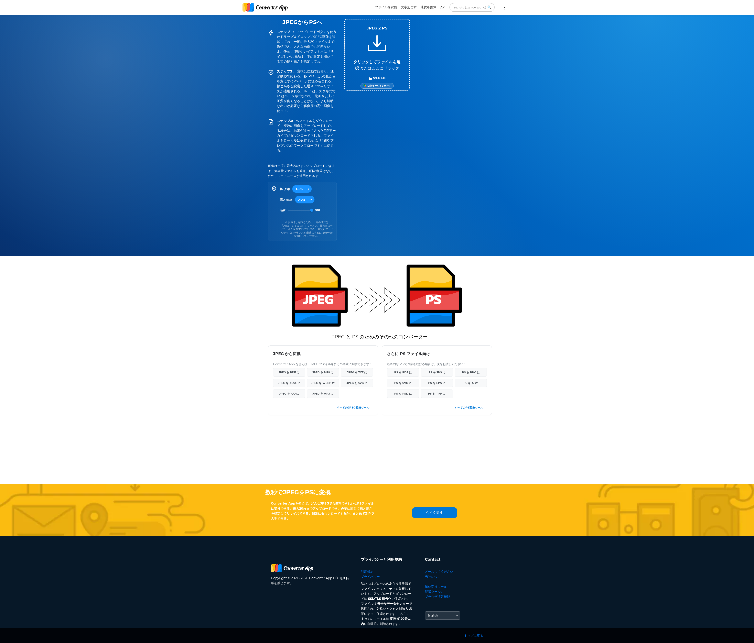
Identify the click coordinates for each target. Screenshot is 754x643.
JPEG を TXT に (357, 372)
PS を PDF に (403, 372)
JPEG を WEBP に (323, 382)
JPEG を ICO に (289, 393)
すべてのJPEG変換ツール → (355, 407)
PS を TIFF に (437, 393)
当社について (434, 577)
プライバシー (370, 577)
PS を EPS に (436, 382)
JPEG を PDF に (289, 372)
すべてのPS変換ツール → (471, 407)
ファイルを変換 (386, 7)
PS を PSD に (403, 393)
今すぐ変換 (434, 512)
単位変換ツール (436, 587)
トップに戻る (473, 636)
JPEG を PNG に (322, 372)
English (432, 615)
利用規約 (367, 571)
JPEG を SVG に (357, 382)
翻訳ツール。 (434, 592)
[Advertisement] (377, 452)
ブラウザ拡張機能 (437, 597)
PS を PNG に (471, 372)
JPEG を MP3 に (322, 393)
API (443, 7)
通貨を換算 (428, 7)
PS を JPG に (436, 372)
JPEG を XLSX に (289, 382)
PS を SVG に (403, 382)
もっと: (504, 7)
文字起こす (409, 7)
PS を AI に (471, 382)
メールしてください (439, 571)
